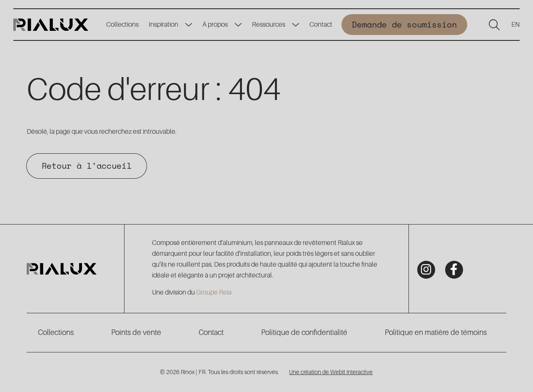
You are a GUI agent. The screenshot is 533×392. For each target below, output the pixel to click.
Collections (122, 24)
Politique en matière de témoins (436, 332)
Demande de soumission (404, 24)
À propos (215, 24)
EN (515, 24)
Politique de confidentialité (304, 332)
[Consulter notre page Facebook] (454, 270)
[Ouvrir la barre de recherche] (494, 24)
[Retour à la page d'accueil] (50, 24)
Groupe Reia (214, 292)
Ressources (268, 24)
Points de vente (136, 332)
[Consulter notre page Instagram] (426, 270)
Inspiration (163, 24)
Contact (320, 24)
